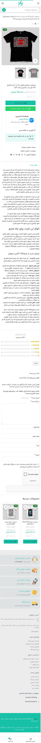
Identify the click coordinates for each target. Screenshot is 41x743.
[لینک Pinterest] (19, 154)
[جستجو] (4, 10)
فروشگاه (30, 16)
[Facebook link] (25, 154)
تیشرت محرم (25, 151)
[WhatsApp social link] (14, 154)
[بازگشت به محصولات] (35, 23)
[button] (30, 542)
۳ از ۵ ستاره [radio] (25, 398)
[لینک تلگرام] (11, 154)
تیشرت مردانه (21, 16)
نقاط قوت (36, 427)
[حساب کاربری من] (3, 3)
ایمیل (37, 455)
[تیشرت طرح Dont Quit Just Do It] (30, 512)
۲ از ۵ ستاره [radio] (26, 398)
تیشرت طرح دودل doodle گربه (11, 523)
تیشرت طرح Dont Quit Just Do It (30, 523)
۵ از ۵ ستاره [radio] (22, 398)
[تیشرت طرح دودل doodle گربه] (11, 512)
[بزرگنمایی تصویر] (35, 61)
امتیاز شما (35, 398)
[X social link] (22, 154)
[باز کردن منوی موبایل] (38, 3)
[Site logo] (20, 3)
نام (37, 446)
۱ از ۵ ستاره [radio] (28, 398)
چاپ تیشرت (18, 288)
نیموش (37, 16)
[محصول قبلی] (38, 23)
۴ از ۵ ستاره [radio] (23, 398)
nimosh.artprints (31, 702)
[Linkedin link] (16, 154)
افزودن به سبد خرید (21, 103)
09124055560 (19, 562)
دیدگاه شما (35, 401)
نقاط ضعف (35, 436)
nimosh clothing (31, 697)
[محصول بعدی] (32, 23)
